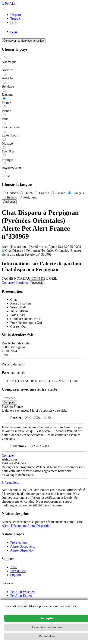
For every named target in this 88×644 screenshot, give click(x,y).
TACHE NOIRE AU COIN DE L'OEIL (29, 278)
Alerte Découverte (14, 525)
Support (15, 575)
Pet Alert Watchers (22, 592)
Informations (10, 482)
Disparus (16, 15)
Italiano (12, 197)
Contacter (8, 282)
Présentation (18, 542)
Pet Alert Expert (21, 595)
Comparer (9, 402)
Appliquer (9, 201)
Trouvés (15, 18)
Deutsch (12, 193)
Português (29, 197)
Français (78, 193)
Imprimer (22, 282)
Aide (13, 567)
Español (60, 193)
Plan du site (18, 571)
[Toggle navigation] (3, 8)
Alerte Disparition (39, 525)
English (44, 193)
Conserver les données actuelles (23, 40)
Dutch (28, 193)
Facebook (37, 282)
